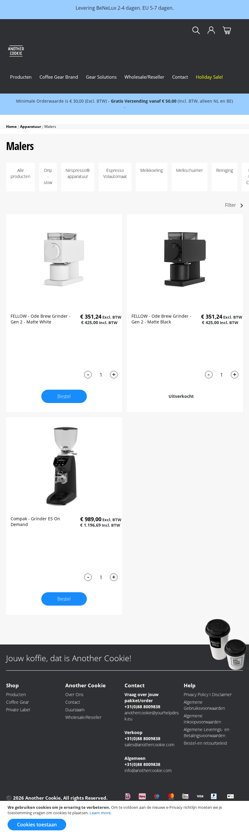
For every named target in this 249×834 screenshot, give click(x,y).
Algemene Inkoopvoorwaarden (202, 719)
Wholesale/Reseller (83, 717)
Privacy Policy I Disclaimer (208, 694)
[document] (125, 817)
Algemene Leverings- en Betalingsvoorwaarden (206, 732)
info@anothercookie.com (148, 770)
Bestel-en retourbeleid (205, 743)
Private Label (18, 710)
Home (12, 126)
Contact (72, 702)
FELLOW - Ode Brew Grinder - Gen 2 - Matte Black (161, 319)
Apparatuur (31, 126)
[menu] (116, 77)
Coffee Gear (17, 702)
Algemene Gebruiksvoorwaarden (204, 705)
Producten (16, 694)
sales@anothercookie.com (149, 744)
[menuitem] (21, 77)
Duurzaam (74, 710)
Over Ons (74, 694)
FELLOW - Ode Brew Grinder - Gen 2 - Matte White (40, 319)
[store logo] (26, 49)
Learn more (100, 812)
